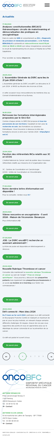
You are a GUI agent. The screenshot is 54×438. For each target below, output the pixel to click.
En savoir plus (12, 66)
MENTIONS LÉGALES (9, 432)
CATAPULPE (6, 435)
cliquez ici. (26, 58)
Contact (9, 406)
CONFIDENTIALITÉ (22, 432)
